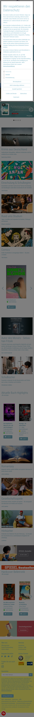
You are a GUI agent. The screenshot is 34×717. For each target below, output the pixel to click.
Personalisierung (10, 77)
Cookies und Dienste (11, 93)
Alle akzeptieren (17, 81)
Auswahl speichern (17, 89)
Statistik (8, 74)
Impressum (16, 97)
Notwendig (8, 71)
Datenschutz (23, 93)
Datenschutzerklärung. (9, 66)
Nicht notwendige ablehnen (17, 85)
